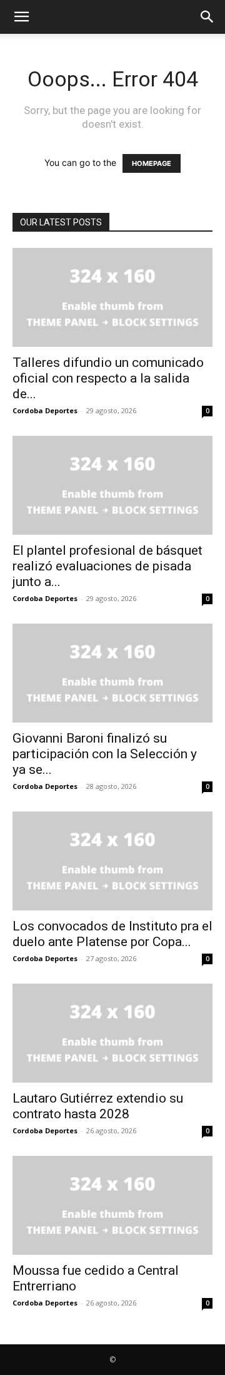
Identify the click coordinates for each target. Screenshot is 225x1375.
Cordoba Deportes (45, 410)
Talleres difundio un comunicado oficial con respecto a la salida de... (108, 378)
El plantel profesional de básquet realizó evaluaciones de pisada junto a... (107, 566)
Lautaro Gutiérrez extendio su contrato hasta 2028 (97, 1106)
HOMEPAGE (151, 163)
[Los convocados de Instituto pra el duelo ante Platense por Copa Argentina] (112, 860)
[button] (21, 17)
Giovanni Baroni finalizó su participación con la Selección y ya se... (104, 754)
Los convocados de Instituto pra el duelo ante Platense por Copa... (112, 934)
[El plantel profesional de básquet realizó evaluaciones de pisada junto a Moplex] (112, 485)
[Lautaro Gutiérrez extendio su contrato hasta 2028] (112, 1033)
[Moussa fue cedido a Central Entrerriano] (112, 1205)
